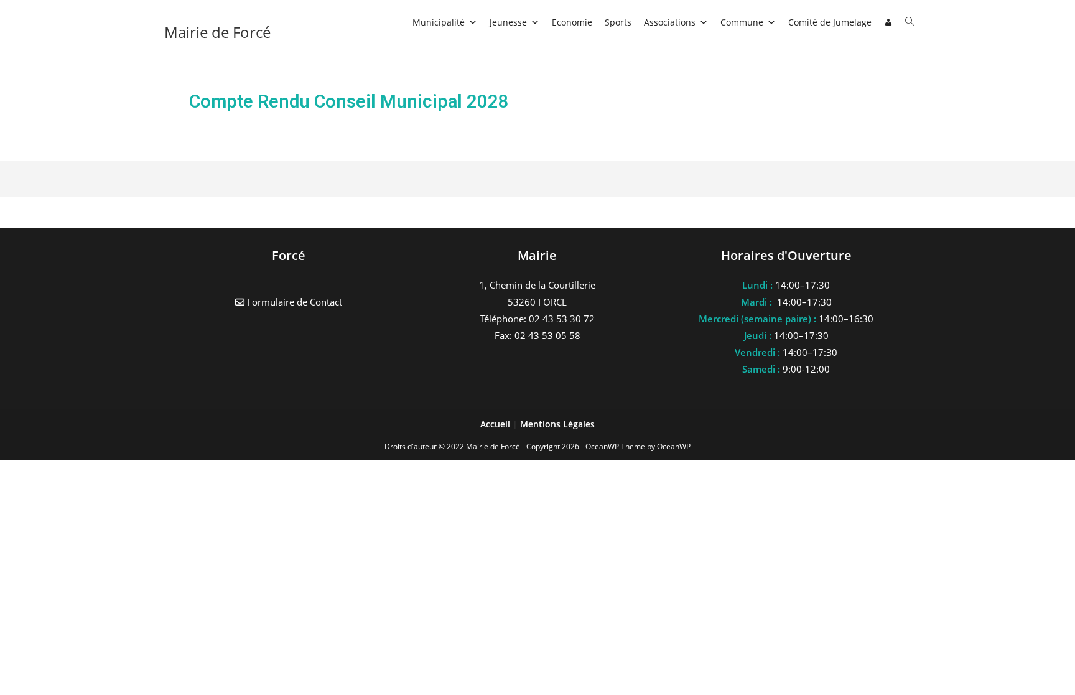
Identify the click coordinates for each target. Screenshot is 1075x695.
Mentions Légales (557, 424)
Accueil (496, 424)
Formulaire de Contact (293, 302)
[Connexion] (888, 22)
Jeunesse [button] (508, 22)
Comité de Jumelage (830, 22)
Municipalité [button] (438, 22)
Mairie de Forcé (217, 32)
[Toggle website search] (909, 21)
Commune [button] (741, 22)
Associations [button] (670, 22)
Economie (572, 22)
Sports (618, 22)
